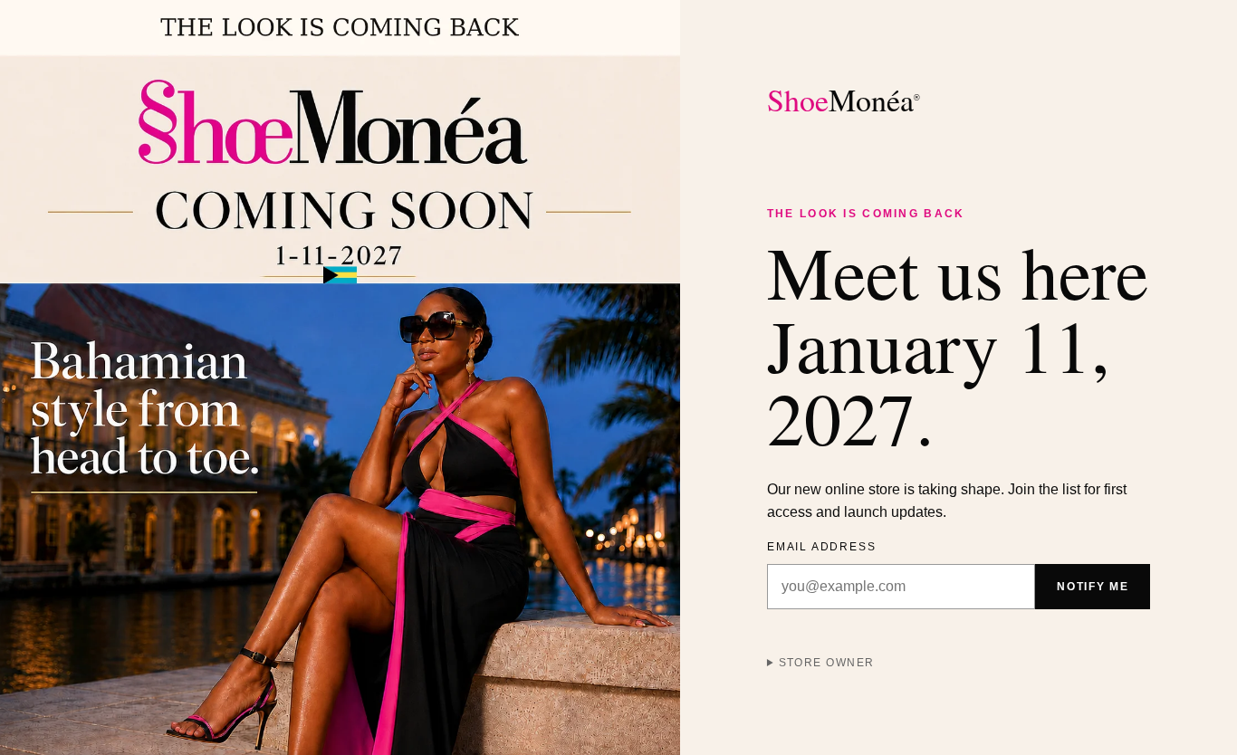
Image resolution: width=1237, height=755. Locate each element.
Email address (821, 546)
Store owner (827, 662)
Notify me (1092, 586)
